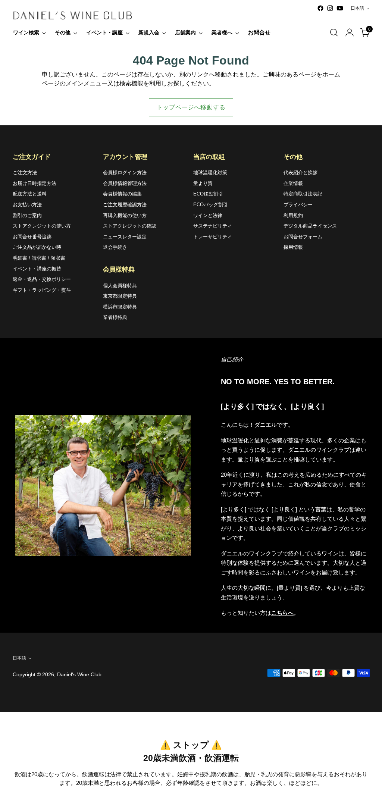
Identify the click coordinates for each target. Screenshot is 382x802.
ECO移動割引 (208, 194)
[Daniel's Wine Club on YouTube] (339, 8)
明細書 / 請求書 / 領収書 (39, 258)
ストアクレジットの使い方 (42, 226)
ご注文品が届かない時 (37, 247)
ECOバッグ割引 (210, 204)
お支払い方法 (27, 204)
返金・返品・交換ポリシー (42, 279)
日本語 (357, 8)
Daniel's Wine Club (79, 674)
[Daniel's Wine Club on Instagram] (330, 8)
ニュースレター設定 (125, 236)
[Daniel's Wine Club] (72, 15)
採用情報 (293, 247)
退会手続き (115, 247)
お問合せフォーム (303, 236)
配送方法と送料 (30, 194)
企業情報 (293, 183)
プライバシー (298, 204)
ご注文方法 (25, 172)
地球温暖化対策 (210, 172)
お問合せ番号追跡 (32, 236)
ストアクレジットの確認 (129, 226)
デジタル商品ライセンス (310, 226)
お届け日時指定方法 (34, 183)
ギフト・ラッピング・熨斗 (42, 290)
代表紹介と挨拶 (300, 172)
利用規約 (293, 215)
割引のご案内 (27, 215)
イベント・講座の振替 (37, 269)
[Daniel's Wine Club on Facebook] (320, 8)
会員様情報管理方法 (125, 183)
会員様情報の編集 (122, 194)
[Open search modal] (333, 32)
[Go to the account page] (349, 32)
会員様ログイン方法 (125, 172)
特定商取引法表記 (303, 194)
